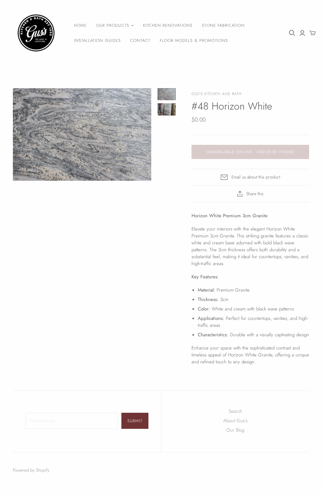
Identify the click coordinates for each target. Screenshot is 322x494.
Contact (140, 40)
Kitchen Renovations (168, 25)
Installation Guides (97, 40)
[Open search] (292, 33)
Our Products (112, 25)
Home (80, 25)
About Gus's (235, 420)
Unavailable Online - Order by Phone (250, 152)
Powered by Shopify (31, 470)
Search (235, 411)
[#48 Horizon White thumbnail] (167, 94)
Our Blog (235, 430)
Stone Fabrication (223, 25)
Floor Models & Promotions (194, 40)
